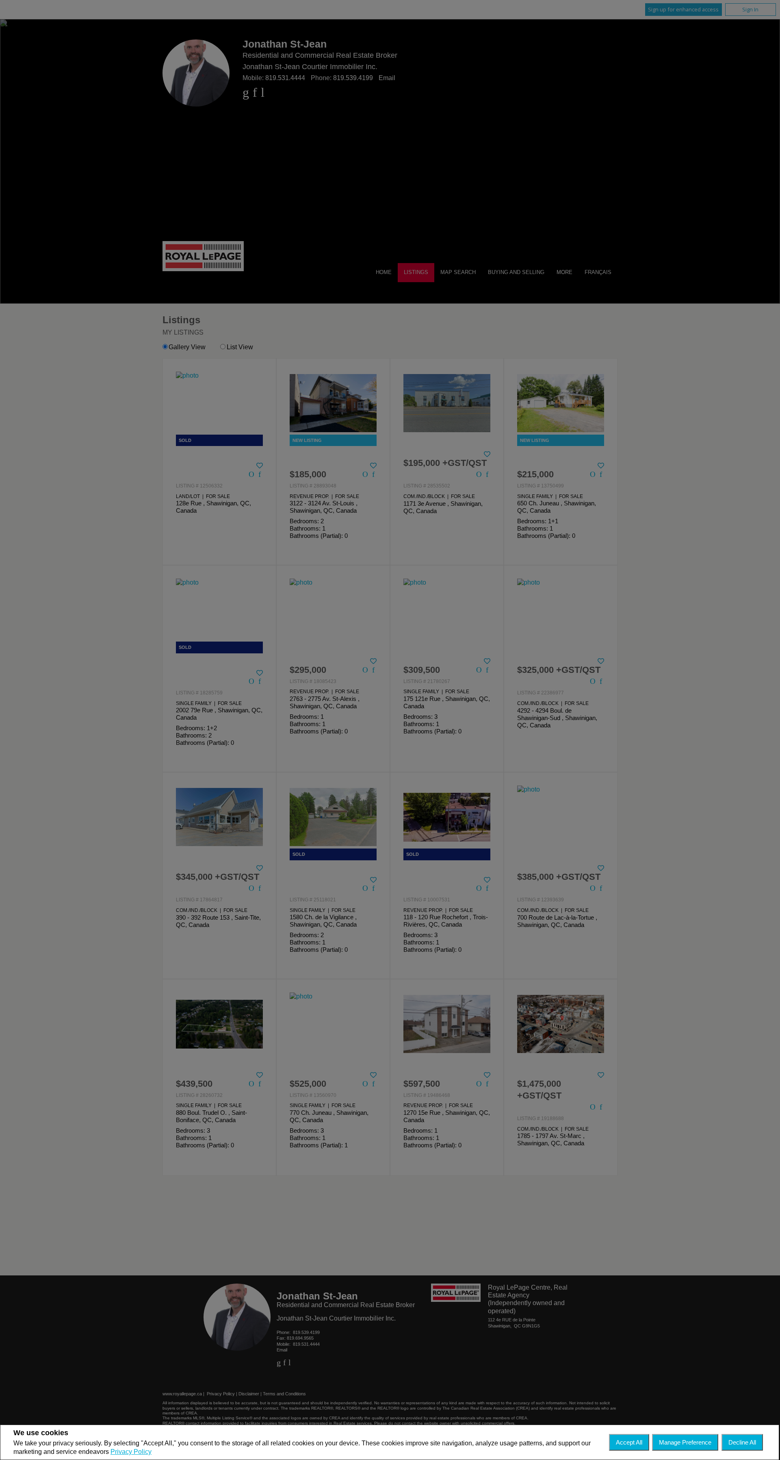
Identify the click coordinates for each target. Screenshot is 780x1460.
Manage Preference (685, 1442)
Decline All (742, 1442)
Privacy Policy (131, 1451)
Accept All (629, 1442)
